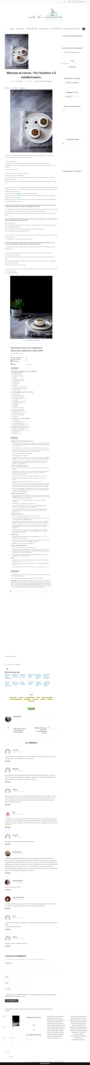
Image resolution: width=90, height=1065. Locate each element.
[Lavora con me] (31, 29)
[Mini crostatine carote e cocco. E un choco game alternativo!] (10, 730)
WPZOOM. (62, 1062)
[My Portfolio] (56, 29)
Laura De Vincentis (18, 897)
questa (26, 423)
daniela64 (15, 768)
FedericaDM (19, 81)
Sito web (7, 988)
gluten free (13, 272)
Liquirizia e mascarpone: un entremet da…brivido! (39, 683)
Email (7, 983)
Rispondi (7, 761)
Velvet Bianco (23, 561)
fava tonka (26, 177)
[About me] (20, 29)
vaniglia (25, 398)
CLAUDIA (15, 750)
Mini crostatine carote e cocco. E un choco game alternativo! (20, 730)
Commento (8, 963)
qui (43, 268)
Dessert (37, 81)
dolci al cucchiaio (47, 697)
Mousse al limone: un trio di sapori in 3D (16, 683)
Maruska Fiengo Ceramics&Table (33, 340)
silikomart (31, 701)
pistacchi (50, 699)
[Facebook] (62, 1)
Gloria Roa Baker (18, 880)
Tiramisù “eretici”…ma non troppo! (23, 683)
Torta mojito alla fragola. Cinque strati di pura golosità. (47, 683)
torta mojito (18, 195)
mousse (43, 699)
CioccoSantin (42, 211)
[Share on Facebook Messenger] (15, 88)
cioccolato (13, 697)
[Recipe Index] (44, 29)
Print (32, 708)
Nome (7, 977)
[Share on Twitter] (9, 88)
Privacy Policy (10, 996)
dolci (38, 697)
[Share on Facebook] (6, 88)
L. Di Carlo (35, 699)
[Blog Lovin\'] (65, 1)
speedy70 (15, 835)
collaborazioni (29, 697)
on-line (44, 587)
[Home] (12, 29)
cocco (21, 697)
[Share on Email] (22, 88)
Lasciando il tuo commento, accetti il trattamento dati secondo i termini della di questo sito (31, 995)
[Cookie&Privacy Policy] (71, 29)
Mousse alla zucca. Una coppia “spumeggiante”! (8, 683)
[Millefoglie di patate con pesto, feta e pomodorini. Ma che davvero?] (51, 730)
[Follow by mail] (81, 1)
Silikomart (49, 81)
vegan (9, 272)
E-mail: (72, 61)
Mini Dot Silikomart (15, 227)
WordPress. (36, 1062)
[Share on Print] (25, 88)
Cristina (15, 789)
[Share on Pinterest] (12, 88)
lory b (14, 916)
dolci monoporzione (16, 699)
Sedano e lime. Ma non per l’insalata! (31, 683)
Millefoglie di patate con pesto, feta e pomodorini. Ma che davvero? (40, 730)
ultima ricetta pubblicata (16, 193)
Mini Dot (42, 536)
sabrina (15, 937)
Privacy (11, 1057)
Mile (14, 812)
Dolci (45, 81)
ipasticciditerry (17, 852)
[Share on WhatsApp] (19, 88)
